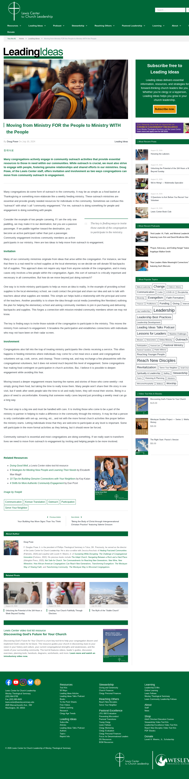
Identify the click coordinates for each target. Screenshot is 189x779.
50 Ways (63, 690)
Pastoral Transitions (144, 350)
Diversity (140, 298)
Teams (139, 378)
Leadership (164, 310)
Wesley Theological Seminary (18, 693)
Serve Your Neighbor (16, 508)
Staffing (166, 373)
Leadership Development (148, 322)
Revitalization (146, 367)
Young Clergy (104, 722)
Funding (164, 303)
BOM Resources (106, 742)
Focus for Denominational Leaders (113, 736)
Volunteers (171, 378)
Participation (68, 502)
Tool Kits (63, 688)
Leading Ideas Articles (69, 693)
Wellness (160, 384)
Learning (157, 25)
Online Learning (66, 708)
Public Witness (160, 350)
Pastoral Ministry (173, 345)
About (175, 25)
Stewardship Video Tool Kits (157, 722)
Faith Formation (175, 297)
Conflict (160, 292)
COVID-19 (170, 292)
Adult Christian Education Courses (159, 719)
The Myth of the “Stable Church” (105, 610)
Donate (11, 32)
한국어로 (9, 150)
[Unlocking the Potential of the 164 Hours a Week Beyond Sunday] (23, 594)
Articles (63, 725)
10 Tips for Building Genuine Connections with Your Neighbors (43, 478)
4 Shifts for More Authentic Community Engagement (37, 483)
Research (64, 711)
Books (62, 699)
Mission (140, 340)
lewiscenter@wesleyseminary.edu (19, 702)
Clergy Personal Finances (110, 693)
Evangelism (155, 297)
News (147, 711)
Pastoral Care (155, 345)
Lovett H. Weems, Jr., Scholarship (159, 739)
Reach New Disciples (156, 360)
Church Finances (106, 690)
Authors (63, 731)
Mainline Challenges (178, 334)
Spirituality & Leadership (148, 373)
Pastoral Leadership (132, 25)
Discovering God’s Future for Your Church (35, 634)
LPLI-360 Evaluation (107, 713)
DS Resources (105, 739)
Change (159, 286)
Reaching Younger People (151, 354)
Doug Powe (12, 141)
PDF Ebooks (150, 731)
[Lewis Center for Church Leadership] (30, 11)
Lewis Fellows (105, 725)
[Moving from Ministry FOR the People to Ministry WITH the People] (66, 90)
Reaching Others (103, 25)
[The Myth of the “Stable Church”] (108, 594)
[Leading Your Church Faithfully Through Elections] (66, 594)
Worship (171, 383)
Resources (12, 25)
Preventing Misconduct (109, 716)
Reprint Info (65, 736)
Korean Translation (35, 502)
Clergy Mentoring (106, 728)
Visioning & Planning (154, 378)
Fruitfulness (151, 304)
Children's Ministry (174, 287)
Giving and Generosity (108, 688)
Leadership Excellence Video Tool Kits (161, 725)
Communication (13, 502)
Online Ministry (165, 340)
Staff (147, 708)
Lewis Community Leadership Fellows (161, 699)
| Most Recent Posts (147, 141)
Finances (140, 304)
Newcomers (151, 340)
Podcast (57, 25)
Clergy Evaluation (106, 731)
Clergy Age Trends (68, 713)
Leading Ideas (35, 25)
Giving (176, 303)
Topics (62, 734)
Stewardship (78, 25)
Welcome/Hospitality (145, 384)
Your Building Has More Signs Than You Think (39, 521)
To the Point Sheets (68, 702)
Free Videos (65, 705)
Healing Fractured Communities (113, 550)
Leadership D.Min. (152, 688)
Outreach (53, 502)
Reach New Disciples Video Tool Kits (160, 728)
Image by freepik (13, 492)
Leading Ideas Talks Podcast (156, 327)
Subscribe (64, 722)
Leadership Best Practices (154, 317)
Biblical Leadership (143, 287)
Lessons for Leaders (151, 333)
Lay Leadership (143, 311)
